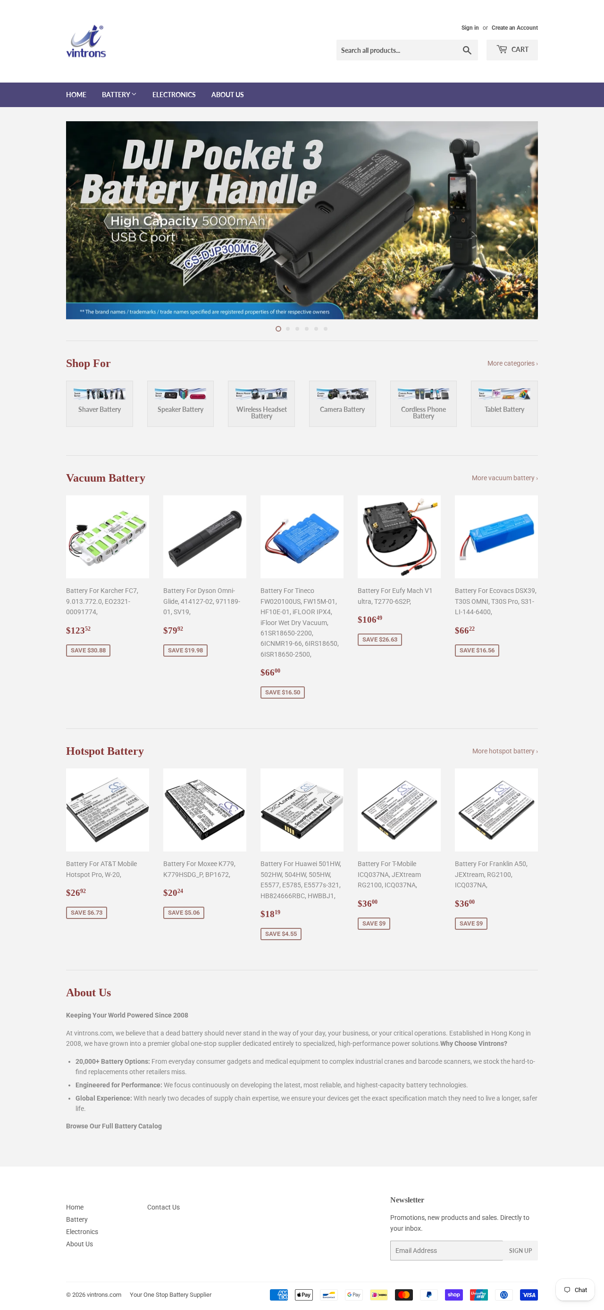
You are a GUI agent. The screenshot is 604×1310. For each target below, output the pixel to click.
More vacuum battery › (505, 478)
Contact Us (163, 1207)
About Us (227, 95)
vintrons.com (104, 1294)
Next (517, 220)
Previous (86, 220)
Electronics (174, 95)
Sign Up (520, 1250)
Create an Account (515, 28)
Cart (519, 49)
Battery (116, 95)
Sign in (470, 28)
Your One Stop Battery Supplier (170, 1294)
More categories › (512, 363)
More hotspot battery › (505, 751)
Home (76, 95)
